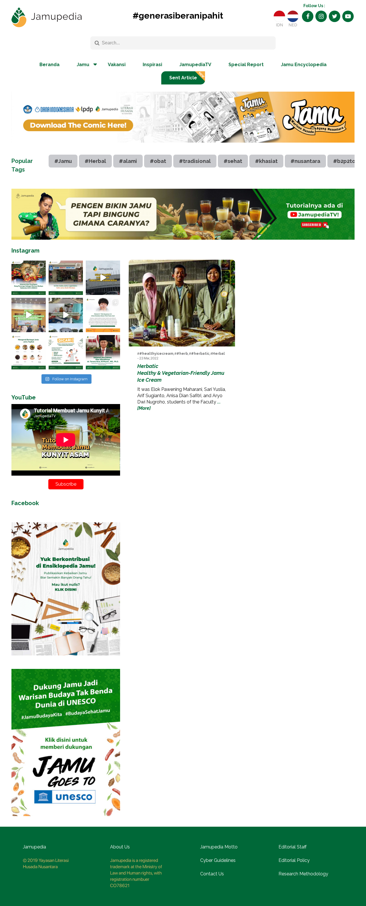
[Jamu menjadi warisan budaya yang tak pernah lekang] (28, 352)
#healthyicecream (156, 354)
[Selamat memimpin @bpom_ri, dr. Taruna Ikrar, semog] (103, 352)
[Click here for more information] (183, 147)
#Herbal (95, 161)
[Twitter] (334, 16)
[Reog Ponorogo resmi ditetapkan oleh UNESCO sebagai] (28, 278)
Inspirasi (152, 64)
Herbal (218, 354)
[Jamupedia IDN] (279, 16)
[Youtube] (348, 16)
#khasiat (266, 161)
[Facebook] (307, 16)
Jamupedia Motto (219, 847)
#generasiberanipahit (178, 16)
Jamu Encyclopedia (304, 64)
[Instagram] (321, 16)
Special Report (246, 64)
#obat (158, 161)
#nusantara (305, 161)
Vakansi (117, 64)
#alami (128, 161)
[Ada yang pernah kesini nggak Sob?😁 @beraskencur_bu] (66, 315)
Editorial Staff (293, 847)
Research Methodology (303, 874)
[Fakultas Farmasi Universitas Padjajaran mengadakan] (28, 315)
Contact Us (212, 874)
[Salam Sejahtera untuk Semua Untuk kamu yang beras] (66, 352)
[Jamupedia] (46, 17)
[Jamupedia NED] (293, 16)
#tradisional (195, 161)
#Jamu (63, 161)
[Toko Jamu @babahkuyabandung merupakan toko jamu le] (103, 278)
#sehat (233, 161)
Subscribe (65, 484)
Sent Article (183, 77)
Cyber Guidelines (218, 860)
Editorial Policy (294, 860)
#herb (182, 354)
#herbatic (200, 354)
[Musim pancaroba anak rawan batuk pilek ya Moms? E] (103, 315)
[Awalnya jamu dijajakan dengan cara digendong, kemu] (66, 278)
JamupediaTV (195, 64)
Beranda (49, 64)
